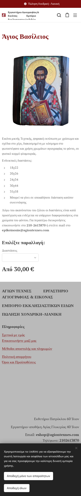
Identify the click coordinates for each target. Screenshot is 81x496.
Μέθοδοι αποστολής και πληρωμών (27, 348)
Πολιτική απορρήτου (16, 356)
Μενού (75, 15)
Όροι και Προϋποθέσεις (19, 362)
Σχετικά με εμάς (13, 334)
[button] (59, 15)
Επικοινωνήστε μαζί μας (19, 340)
